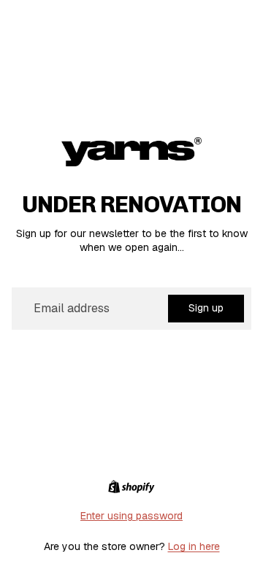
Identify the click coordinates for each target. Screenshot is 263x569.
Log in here (194, 546)
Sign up (206, 307)
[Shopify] (131, 486)
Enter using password (131, 515)
